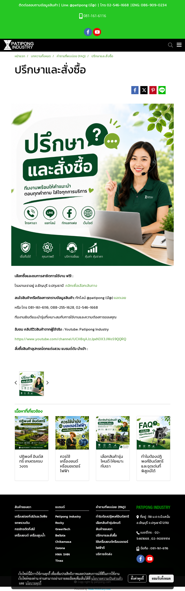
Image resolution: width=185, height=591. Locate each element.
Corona (60, 548)
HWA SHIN (62, 554)
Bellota (60, 535)
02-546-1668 (118, 5)
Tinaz (59, 560)
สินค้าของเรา (104, 529)
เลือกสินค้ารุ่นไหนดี (108, 522)
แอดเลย (120, 297)
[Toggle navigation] (179, 45)
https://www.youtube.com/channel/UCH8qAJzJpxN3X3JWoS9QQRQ (70, 339)
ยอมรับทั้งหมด (161, 578)
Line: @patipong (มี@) (78, 5)
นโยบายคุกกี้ (33, 583)
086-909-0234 (153, 5)
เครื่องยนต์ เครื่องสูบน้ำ (30, 535)
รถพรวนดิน (22, 522)
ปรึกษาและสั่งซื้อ (106, 535)
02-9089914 (160, 538)
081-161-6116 (160, 548)
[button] (168, 45)
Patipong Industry (68, 516)
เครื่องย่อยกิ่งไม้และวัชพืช (31, 516)
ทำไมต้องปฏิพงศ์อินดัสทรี (112, 516)
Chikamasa (63, 541)
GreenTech (62, 529)
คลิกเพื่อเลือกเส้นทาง (81, 285)
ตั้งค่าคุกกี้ (137, 578)
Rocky (59, 522)
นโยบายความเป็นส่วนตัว (107, 578)
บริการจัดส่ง (104, 554)
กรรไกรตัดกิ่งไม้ (25, 529)
